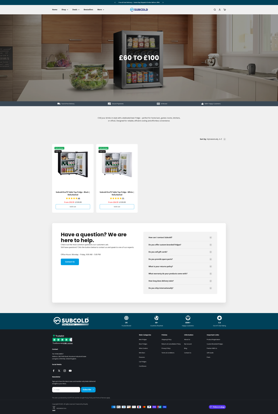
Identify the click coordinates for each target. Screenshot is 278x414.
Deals (74, 9)
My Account (188, 344)
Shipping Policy (166, 339)
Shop (64, 9)
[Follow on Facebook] (53, 370)
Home (54, 9)
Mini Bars (142, 353)
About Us (187, 339)
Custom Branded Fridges (215, 344)
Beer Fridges (143, 344)
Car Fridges (142, 362)
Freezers (142, 357)
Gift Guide (210, 353)
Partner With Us (212, 348)
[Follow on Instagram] (64, 370)
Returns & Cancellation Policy (171, 344)
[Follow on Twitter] (59, 370)
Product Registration (213, 339)
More (99, 9)
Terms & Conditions (168, 353)
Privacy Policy (166, 348)
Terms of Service (101, 398)
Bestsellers (88, 9)
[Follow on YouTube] (70, 370)
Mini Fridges (143, 339)
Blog (185, 348)
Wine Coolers (143, 348)
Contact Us (70, 262)
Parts (208, 357)
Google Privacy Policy (86, 398)
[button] (73, 198)
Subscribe (87, 389)
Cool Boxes (142, 366)
